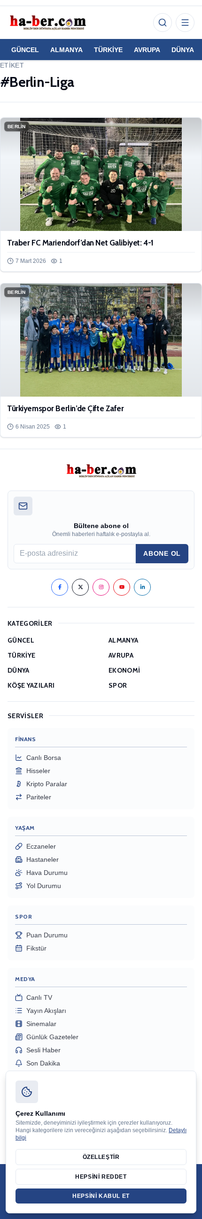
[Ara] (162, 22)
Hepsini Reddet (100, 1176)
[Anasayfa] (47, 22)
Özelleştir (101, 1157)
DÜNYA (182, 50)
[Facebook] (59, 587)
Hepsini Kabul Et (101, 1196)
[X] (80, 587)
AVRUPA (147, 50)
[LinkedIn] (142, 587)
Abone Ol (162, 553)
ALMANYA (66, 50)
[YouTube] (121, 587)
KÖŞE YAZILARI (31, 685)
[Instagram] (101, 587)
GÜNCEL (25, 50)
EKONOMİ (124, 670)
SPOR (118, 685)
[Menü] (185, 22)
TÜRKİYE (108, 50)
